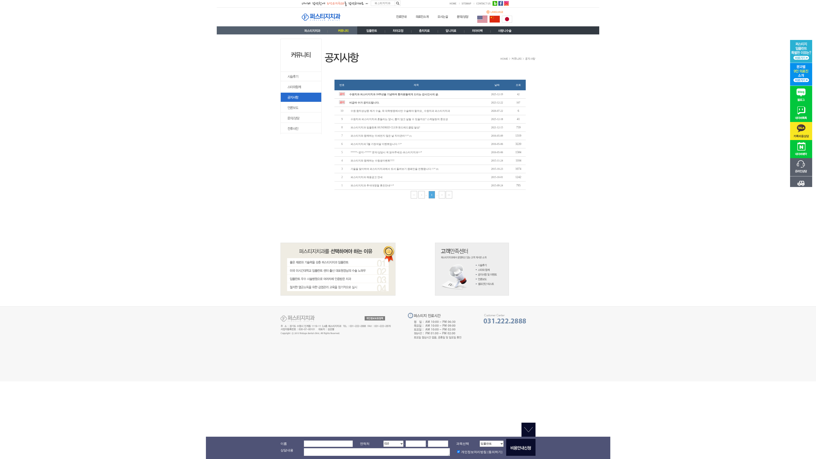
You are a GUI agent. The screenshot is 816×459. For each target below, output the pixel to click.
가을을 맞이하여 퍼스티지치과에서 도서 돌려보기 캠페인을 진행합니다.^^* (393, 168)
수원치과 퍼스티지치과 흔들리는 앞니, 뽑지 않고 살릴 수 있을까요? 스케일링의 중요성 (399, 119)
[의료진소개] (422, 17)
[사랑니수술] (505, 31)
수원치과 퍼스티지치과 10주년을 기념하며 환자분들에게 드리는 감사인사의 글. (394, 94)
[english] (482, 18)
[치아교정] (398, 31)
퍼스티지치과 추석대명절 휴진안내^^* (372, 185)
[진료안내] (401, 17)
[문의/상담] (463, 17)
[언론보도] (301, 111)
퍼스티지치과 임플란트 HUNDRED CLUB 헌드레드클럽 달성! (385, 127)
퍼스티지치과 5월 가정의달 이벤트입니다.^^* (376, 144)
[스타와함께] (301, 90)
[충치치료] (424, 31)
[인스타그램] (506, 2)
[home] (454, 3)
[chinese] (495, 18)
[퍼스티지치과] (312, 31)
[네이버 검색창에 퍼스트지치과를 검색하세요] (351, 2)
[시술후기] (301, 80)
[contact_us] (483, 3)
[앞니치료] (451, 31)
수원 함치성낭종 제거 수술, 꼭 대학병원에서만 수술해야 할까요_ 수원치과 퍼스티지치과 (400, 110)
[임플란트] (371, 31)
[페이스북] (500, 2)
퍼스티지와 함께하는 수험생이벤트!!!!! (372, 160)
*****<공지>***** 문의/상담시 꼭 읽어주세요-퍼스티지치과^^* (386, 152)
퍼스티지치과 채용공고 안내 (366, 177)
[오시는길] (442, 17)
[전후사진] (301, 132)
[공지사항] (301, 101)
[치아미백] (477, 31)
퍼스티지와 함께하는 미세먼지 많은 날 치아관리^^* (380, 135)
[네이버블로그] (495, 2)
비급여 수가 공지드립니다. (364, 102)
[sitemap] (468, 3)
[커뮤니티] (343, 31)
